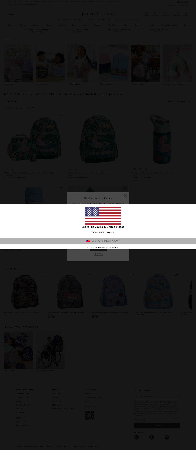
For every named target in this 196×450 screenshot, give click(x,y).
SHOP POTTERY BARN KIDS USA (106, 241)
